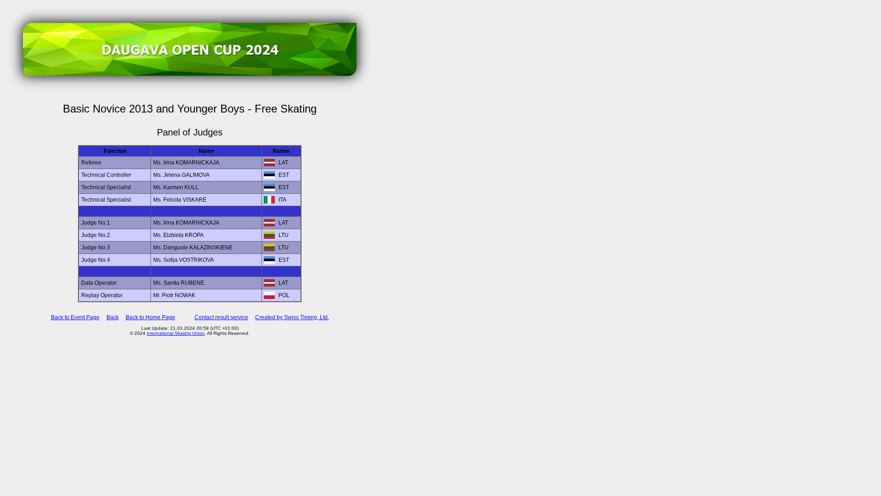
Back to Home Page (150, 317)
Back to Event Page (75, 317)
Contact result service (221, 317)
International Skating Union (176, 333)
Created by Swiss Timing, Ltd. (292, 317)
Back (112, 317)
